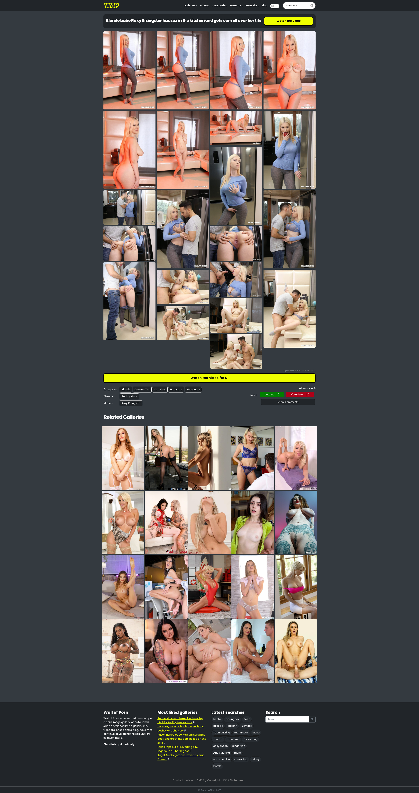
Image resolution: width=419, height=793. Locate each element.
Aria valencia (221, 753)
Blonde (125, 389)
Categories (219, 5)
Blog (264, 5)
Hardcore (176, 389)
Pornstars (236, 5)
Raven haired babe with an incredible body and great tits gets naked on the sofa (181, 739)
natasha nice (221, 759)
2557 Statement (233, 780)
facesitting (250, 739)
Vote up (272, 394)
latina (256, 732)
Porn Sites (252, 5)
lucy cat (246, 726)
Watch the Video (289, 21)
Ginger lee (238, 746)
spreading (240, 759)
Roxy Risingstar (131, 403)
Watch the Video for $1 (209, 377)
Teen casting (221, 732)
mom (237, 753)
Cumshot (160, 389)
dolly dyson (220, 746)
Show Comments (288, 402)
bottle (217, 766)
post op (218, 726)
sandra (217, 739)
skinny (255, 759)
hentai (217, 719)
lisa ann (232, 726)
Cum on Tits (142, 389)
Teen (247, 719)
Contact (178, 780)
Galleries (189, 5)
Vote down (300, 394)
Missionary (193, 389)
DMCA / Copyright (208, 780)
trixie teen (233, 739)
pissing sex (232, 719)
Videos (204, 5)
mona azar (241, 732)
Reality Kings (129, 396)
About (190, 780)
